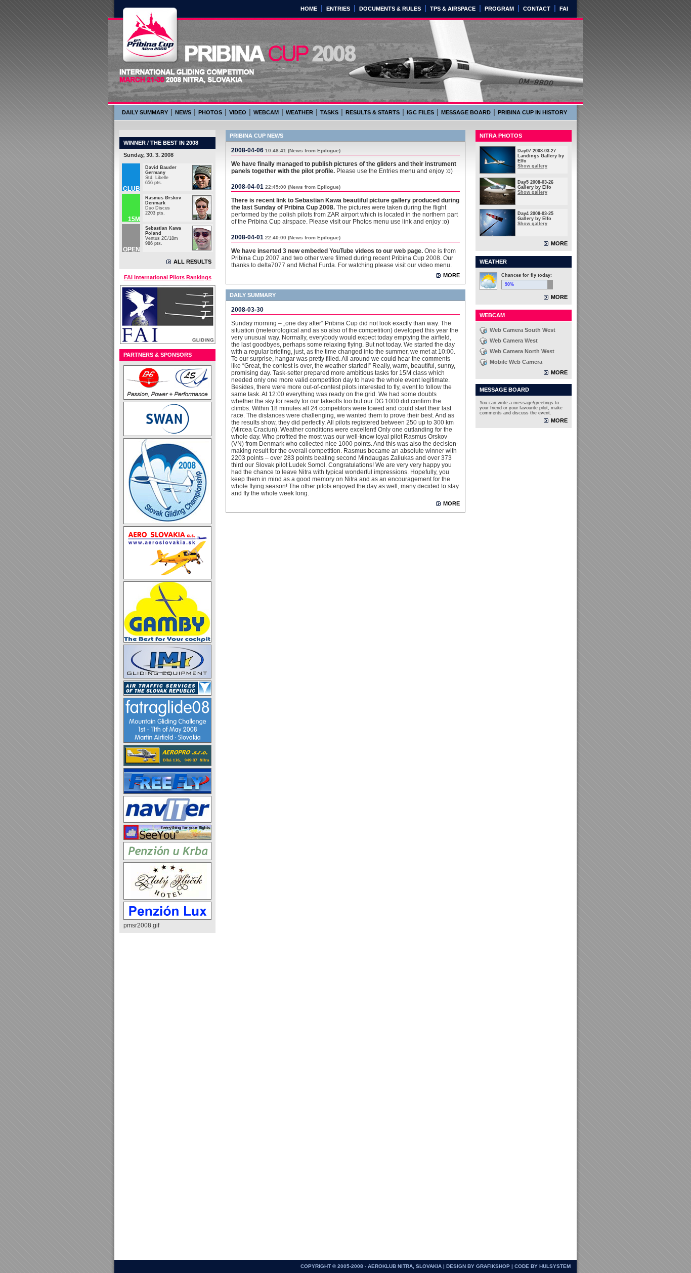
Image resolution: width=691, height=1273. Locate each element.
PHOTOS (210, 112)
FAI (563, 9)
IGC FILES (420, 112)
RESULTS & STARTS (373, 112)
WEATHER (299, 112)
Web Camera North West (522, 351)
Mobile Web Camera (516, 362)
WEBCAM (266, 112)
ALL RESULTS (192, 262)
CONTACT (536, 9)
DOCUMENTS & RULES (390, 9)
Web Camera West (514, 340)
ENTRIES (338, 9)
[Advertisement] (163, 1094)
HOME (308, 9)
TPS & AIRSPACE (453, 9)
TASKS (329, 112)
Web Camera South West (522, 330)
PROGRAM (499, 9)
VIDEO (237, 112)
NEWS (183, 112)
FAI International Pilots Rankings (167, 277)
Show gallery (532, 165)
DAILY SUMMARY (145, 112)
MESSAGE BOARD (466, 112)
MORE (451, 275)
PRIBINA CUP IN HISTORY (532, 112)
